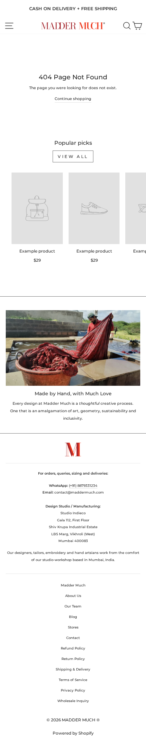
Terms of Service (73, 680)
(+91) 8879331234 (83, 485)
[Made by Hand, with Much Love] (73, 348)
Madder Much (73, 585)
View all (73, 156)
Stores (73, 627)
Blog (73, 617)
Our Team (73, 606)
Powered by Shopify (73, 733)
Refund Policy (73, 648)
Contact (73, 638)
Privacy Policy (73, 690)
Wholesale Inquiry (73, 701)
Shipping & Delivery (73, 669)
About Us (73, 596)
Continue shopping (73, 98)
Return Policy (73, 659)
